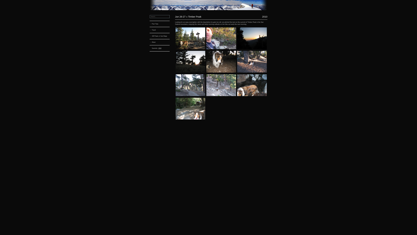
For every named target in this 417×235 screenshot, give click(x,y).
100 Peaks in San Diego (159, 36)
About (154, 42)
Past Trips (155, 24)
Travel (154, 30)
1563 (159, 48)
